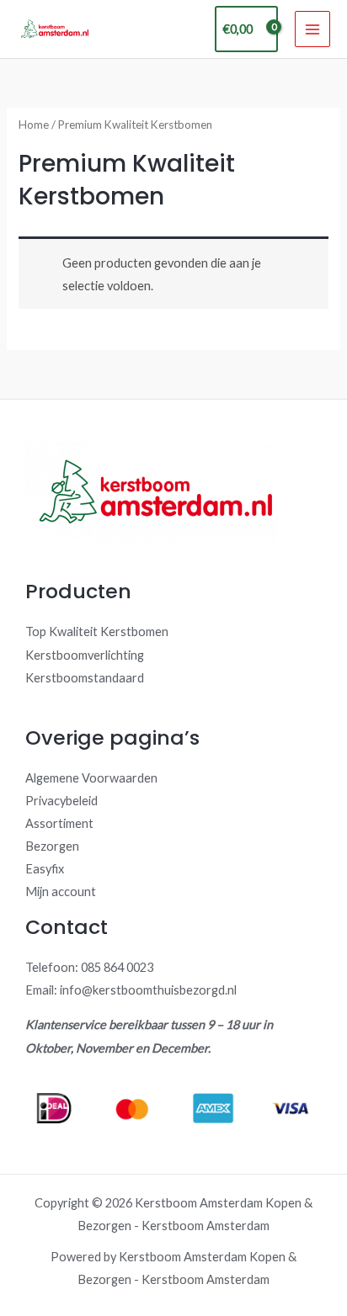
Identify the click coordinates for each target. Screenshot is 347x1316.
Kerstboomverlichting (84, 655)
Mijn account (60, 891)
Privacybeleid (61, 800)
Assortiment (59, 823)
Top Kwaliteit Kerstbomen (96, 631)
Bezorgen (52, 846)
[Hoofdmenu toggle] (312, 28)
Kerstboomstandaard (84, 678)
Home (34, 124)
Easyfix (44, 869)
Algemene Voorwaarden (91, 778)
